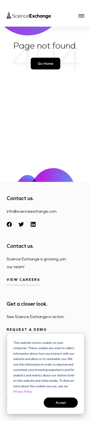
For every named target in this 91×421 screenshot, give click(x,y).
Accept (61, 402)
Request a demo (27, 329)
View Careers (23, 279)
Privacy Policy (22, 391)
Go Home (45, 63)
